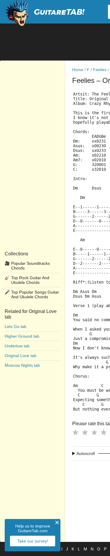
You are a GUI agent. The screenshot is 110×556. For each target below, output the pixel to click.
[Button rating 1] (75, 432)
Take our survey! (32, 541)
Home (77, 69)
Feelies (99, 69)
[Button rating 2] (84, 432)
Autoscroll (86, 453)
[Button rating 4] (103, 432)
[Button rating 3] (94, 432)
